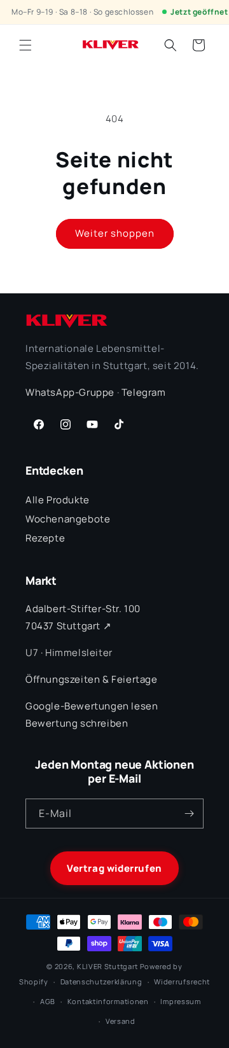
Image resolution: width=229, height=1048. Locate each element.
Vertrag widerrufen (114, 868)
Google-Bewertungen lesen (91, 706)
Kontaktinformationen (108, 1001)
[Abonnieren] (189, 813)
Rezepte (45, 538)
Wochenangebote (67, 519)
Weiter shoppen (115, 233)
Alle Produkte (57, 500)
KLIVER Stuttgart (107, 966)
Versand (120, 1021)
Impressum (180, 1001)
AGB (47, 1001)
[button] (25, 45)
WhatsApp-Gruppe (69, 392)
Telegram (143, 392)
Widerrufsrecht (182, 981)
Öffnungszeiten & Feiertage (91, 679)
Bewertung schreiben (76, 723)
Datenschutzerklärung (101, 981)
